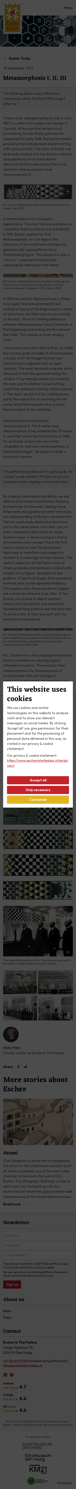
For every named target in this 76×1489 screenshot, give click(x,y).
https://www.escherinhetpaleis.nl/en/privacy (37, 763)
